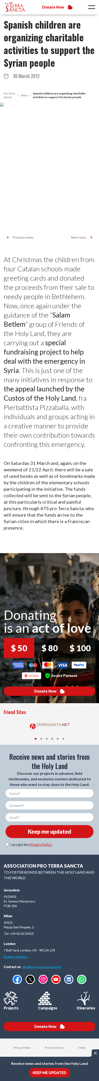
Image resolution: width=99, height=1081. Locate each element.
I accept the (31, 844)
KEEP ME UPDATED (49, 1072)
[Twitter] (30, 979)
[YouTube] (56, 979)
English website (15, 957)
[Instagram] (43, 979)
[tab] (36, 739)
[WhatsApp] (81, 979)
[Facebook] (17, 979)
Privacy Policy (40, 844)
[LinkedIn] (68, 979)
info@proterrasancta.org (42, 967)
